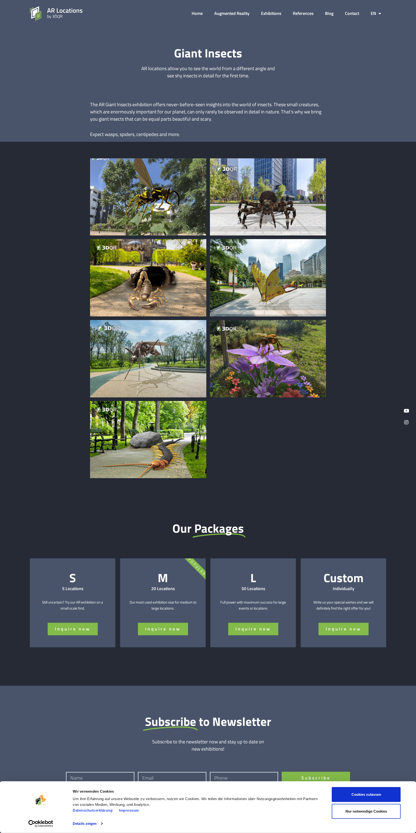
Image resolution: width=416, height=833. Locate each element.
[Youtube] (406, 411)
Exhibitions (271, 13)
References (303, 13)
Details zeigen (85, 823)
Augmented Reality (231, 13)
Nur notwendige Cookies (366, 811)
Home (197, 13)
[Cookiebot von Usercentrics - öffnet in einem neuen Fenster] (41, 823)
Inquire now (73, 629)
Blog (329, 13)
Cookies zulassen (366, 794)
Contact (352, 13)
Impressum (129, 810)
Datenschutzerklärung (92, 810)
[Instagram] (406, 422)
